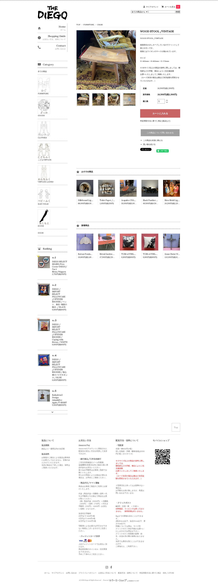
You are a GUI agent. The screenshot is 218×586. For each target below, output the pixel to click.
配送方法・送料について (128, 573)
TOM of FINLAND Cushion (133, 254)
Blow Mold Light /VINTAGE (178, 200)
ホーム (47, 573)
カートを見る (172, 7)
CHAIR (100, 24)
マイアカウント (152, 7)
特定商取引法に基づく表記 (150, 573)
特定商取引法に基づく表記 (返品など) (155, 121)
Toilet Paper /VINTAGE (111, 200)
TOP (78, 24)
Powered (106, 580)
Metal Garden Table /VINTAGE (114, 254)
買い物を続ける (149, 144)
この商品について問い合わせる (160, 133)
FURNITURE (88, 24)
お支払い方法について (107, 573)
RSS (164, 573)
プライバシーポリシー (87, 573)
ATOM (171, 573)
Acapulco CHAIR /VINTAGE (134, 200)
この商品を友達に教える (153, 140)
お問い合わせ (71, 573)
